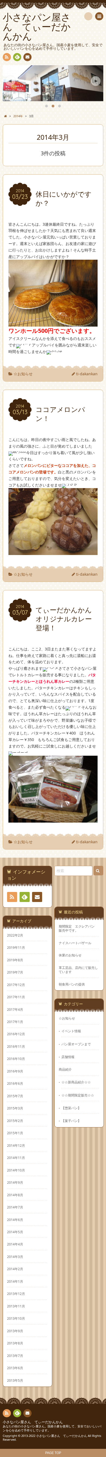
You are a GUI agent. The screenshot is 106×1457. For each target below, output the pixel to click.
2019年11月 (16, 947)
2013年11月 (16, 1306)
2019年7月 (15, 972)
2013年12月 (16, 1293)
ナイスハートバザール (75, 943)
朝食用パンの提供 (72, 984)
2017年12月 (16, 984)
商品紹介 (65, 1069)
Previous (10, 81)
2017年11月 (16, 997)
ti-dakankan (87, 373)
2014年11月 (16, 1157)
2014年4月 (15, 1244)
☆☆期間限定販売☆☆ (77, 1095)
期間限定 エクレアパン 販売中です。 (78, 928)
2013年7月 (15, 1355)
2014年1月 (15, 1281)
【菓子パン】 (71, 1120)
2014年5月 (15, 1232)
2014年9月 (15, 1182)
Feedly (17, 57)
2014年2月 (15, 1269)
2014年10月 (16, 1170)
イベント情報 (71, 1031)
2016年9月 (15, 1071)
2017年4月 (15, 1009)
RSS (7, 57)
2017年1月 (15, 1021)
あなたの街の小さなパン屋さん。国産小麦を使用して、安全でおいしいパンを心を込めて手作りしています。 (52, 1428)
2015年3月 (15, 1108)
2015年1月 (15, 1133)
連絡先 (27, 57)
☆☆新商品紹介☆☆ (76, 1082)
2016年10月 (16, 1058)
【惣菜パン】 (71, 1108)
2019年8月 (15, 960)
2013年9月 (15, 1331)
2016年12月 (16, 1034)
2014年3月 (15, 1256)
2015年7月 (15, 1096)
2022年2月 (15, 935)
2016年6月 (15, 1083)
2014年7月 (15, 1207)
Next (96, 81)
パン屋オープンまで (76, 1044)
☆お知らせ (23, 373)
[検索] (88, 16)
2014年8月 (15, 1195)
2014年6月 (15, 1219)
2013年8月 (15, 1343)
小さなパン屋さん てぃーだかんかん (33, 1422)
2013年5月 (15, 1380)
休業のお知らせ (70, 955)
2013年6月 (15, 1368)
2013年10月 (16, 1318)
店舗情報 (67, 1057)
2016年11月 (16, 1046)
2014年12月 (16, 1145)
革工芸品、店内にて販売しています (78, 970)
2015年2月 (15, 1120)
